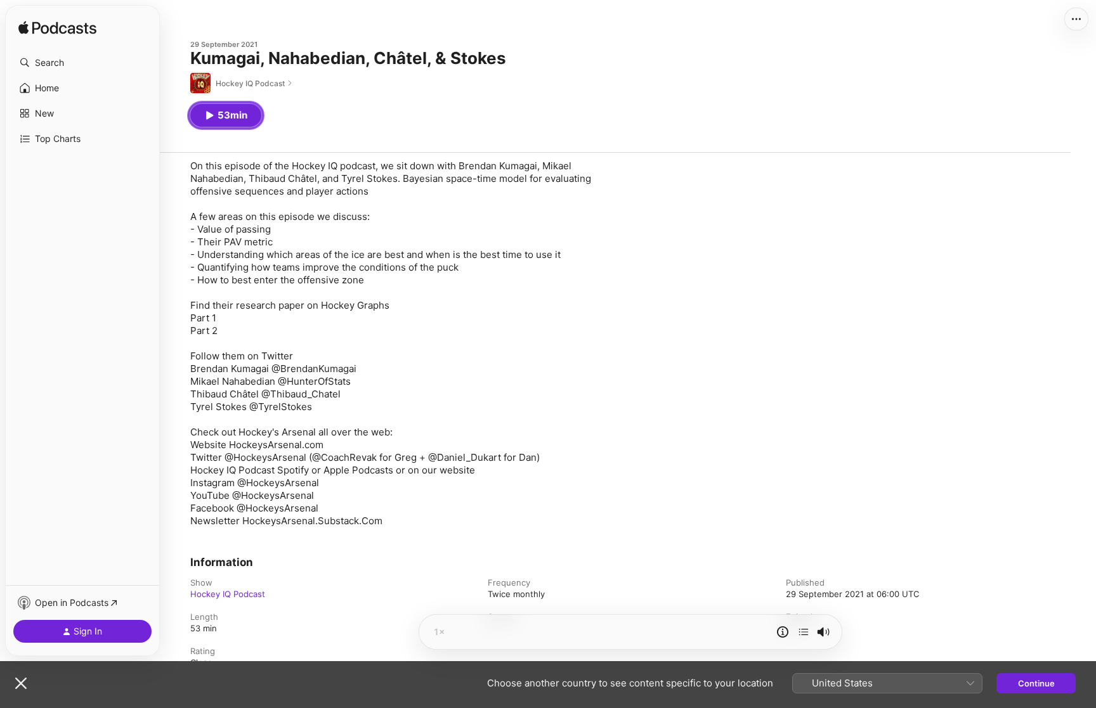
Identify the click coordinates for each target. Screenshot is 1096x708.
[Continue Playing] (803, 632)
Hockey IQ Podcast (227, 594)
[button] (82, 63)
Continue (1036, 683)
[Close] (21, 683)
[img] (57, 28)
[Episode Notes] (782, 632)
